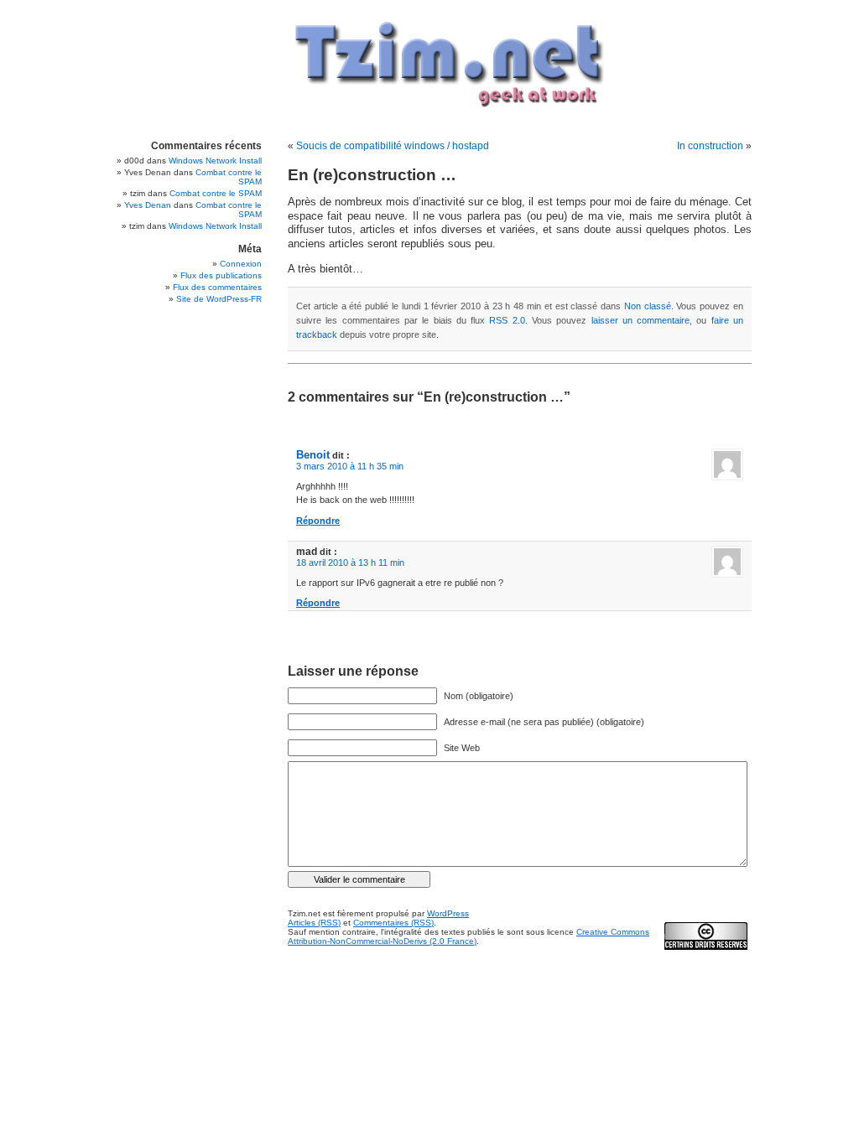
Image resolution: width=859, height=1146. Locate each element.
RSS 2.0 (506, 320)
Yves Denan (147, 205)
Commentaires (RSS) (393, 922)
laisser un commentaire (640, 320)
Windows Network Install (215, 160)
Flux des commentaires (217, 287)
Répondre (318, 521)
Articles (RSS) (314, 922)
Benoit (313, 455)
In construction (710, 146)
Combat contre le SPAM (215, 193)
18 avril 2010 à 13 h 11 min (350, 562)
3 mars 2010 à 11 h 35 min (349, 466)
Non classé (647, 306)
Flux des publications (221, 275)
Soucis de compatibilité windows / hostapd (392, 146)
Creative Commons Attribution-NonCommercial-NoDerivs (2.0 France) (468, 936)
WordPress (448, 913)
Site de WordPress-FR (219, 298)
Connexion (241, 263)
